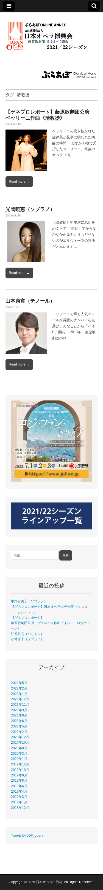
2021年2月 (19, 732)
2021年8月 (19, 715)
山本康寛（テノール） (30, 301)
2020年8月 (19, 748)
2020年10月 (20, 742)
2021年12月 (20, 699)
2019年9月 (19, 775)
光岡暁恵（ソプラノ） (30, 209)
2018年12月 (20, 807)
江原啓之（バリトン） (27, 634)
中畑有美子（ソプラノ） (29, 601)
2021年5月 (19, 726)
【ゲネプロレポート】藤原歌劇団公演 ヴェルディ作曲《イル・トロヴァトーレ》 (50, 623)
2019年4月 (19, 791)
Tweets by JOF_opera (27, 835)
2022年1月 (19, 694)
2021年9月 (19, 710)
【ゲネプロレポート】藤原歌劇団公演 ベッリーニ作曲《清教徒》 (49, 115)
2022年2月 (19, 688)
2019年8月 (19, 780)
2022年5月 (19, 683)
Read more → (19, 181)
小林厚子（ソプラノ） (27, 639)
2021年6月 (19, 721)
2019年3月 (19, 796)
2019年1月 (19, 802)
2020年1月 (19, 758)
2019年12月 (20, 764)
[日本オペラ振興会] (51, 32)
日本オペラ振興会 (49, 882)
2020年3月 (19, 753)
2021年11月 (20, 704)
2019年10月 (20, 769)
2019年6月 (19, 786)
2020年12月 (20, 737)
